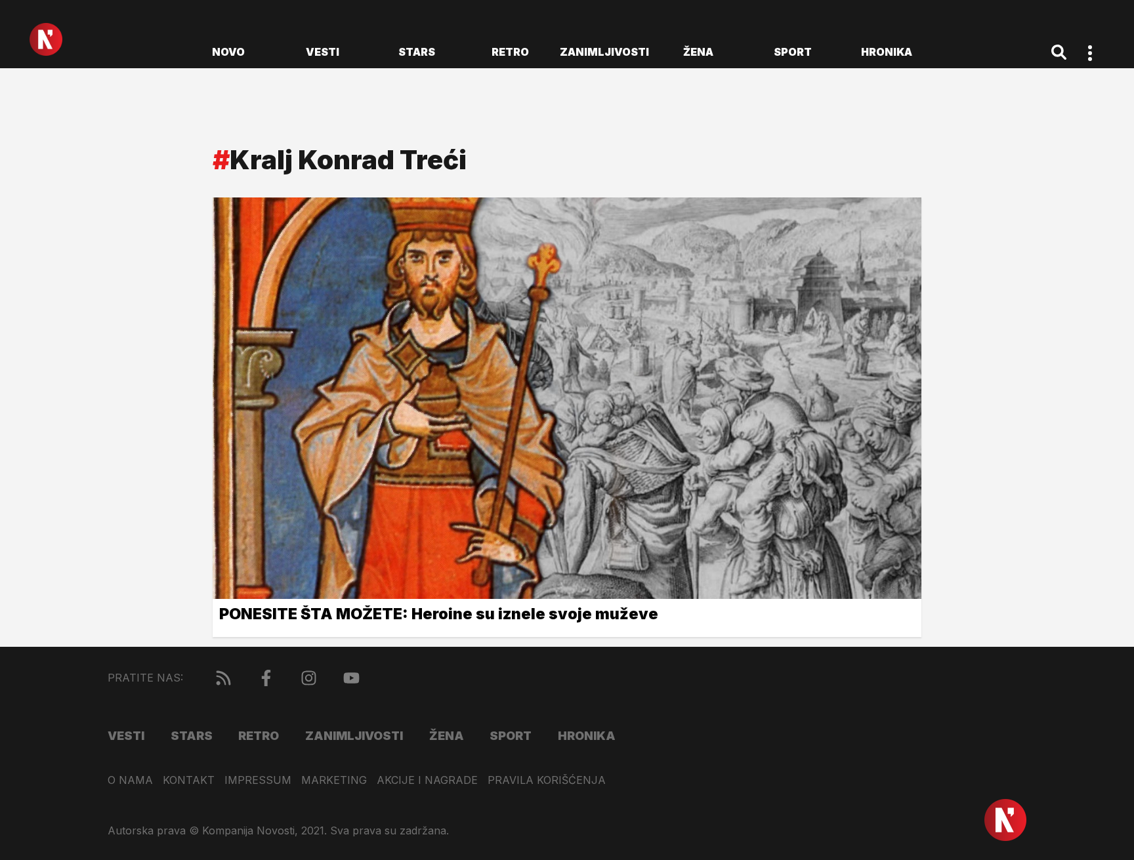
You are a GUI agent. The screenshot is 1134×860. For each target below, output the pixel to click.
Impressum (257, 780)
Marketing (334, 780)
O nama (130, 780)
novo (228, 51)
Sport (793, 51)
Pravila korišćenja (547, 780)
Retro (510, 51)
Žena (698, 51)
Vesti (322, 51)
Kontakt (189, 780)
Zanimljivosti (604, 51)
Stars (416, 51)
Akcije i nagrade (427, 780)
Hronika (886, 51)
